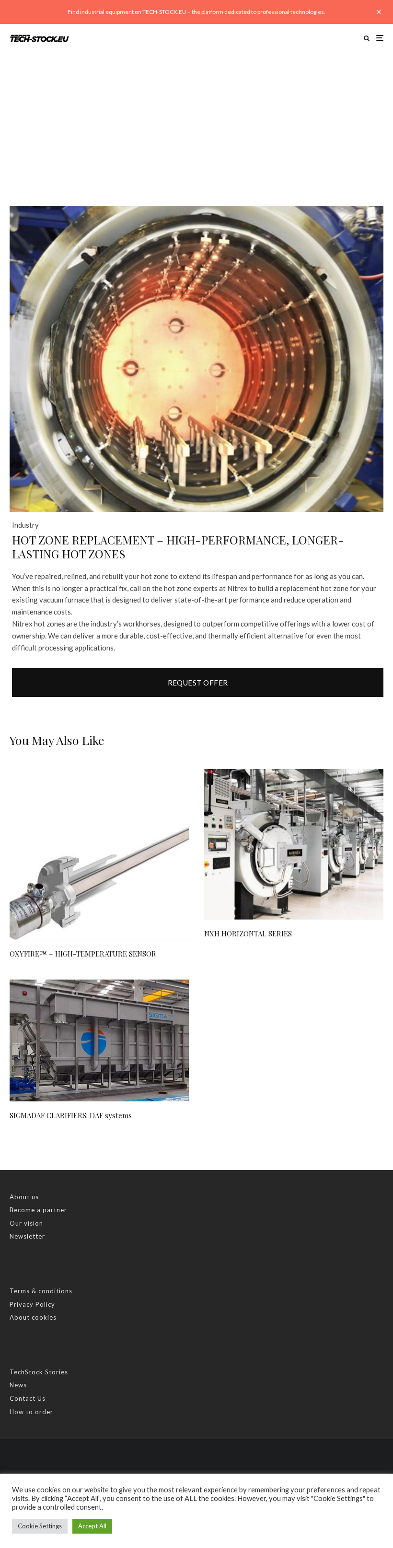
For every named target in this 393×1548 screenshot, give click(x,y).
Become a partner (38, 1210)
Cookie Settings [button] (40, 1526)
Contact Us (28, 1398)
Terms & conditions (41, 1291)
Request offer (198, 682)
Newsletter (27, 1236)
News (18, 1385)
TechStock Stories (39, 1372)
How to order (31, 1412)
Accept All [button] (92, 1526)
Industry (25, 524)
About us (24, 1197)
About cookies (33, 1317)
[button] (364, 225)
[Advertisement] (196, 124)
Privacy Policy (32, 1304)
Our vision (26, 1223)
